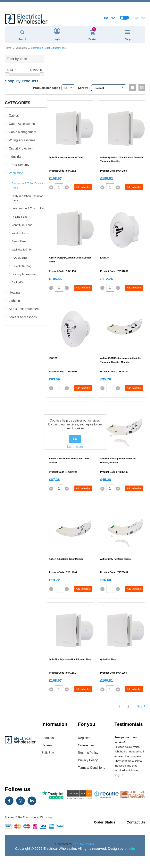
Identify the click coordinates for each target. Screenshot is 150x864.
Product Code (56, 171)
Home (8, 48)
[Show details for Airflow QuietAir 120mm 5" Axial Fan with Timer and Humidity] (125, 129)
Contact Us (136, 822)
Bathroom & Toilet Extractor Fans (29, 185)
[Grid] (132, 87)
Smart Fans (19, 241)
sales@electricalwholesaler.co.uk (75, 3)
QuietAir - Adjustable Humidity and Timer (70, 659)
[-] (51, 187)
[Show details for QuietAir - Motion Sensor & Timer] (74, 129)
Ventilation (16, 173)
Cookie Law (86, 745)
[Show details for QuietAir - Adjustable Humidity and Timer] (74, 630)
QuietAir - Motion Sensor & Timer (66, 157)
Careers (47, 745)
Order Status (104, 822)
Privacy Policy (88, 760)
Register (84, 738)
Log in (57, 39)
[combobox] (68, 87)
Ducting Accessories (24, 274)
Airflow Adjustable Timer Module (66, 559)
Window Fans (20, 233)
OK (75, 439)
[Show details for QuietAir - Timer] (125, 630)
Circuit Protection (21, 148)
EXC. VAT (140, 18)
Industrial (15, 156)
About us (47, 738)
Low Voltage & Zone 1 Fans (29, 208)
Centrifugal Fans (22, 224)
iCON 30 (104, 258)
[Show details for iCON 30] (125, 229)
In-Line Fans (19, 216)
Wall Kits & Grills (22, 249)
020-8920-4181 (75, 7)
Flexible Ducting (21, 266)
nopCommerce (84, 844)
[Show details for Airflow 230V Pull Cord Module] (125, 530)
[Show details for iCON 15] (74, 329)
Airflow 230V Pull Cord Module (115, 559)
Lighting (14, 300)
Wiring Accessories (22, 140)
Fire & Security (19, 165)
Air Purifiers (19, 282)
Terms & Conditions (91, 767)
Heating (14, 292)
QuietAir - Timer (108, 659)
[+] (67, 187)
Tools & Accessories (23, 317)
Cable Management (22, 132)
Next (140, 706)
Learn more (75, 446)
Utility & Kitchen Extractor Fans (27, 198)
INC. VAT (110, 18)
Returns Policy (88, 752)
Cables (14, 115)
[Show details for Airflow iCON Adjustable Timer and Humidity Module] (125, 430)
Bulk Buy (47, 752)
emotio (129, 848)
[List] (141, 87)
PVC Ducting (19, 257)
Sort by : (84, 87)
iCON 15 (53, 358)
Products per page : (46, 87)
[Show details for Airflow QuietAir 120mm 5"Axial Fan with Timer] (74, 229)
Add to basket (83, 187)
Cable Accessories (22, 123)
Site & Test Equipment (24, 309)
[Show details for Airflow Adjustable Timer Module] (74, 530)
